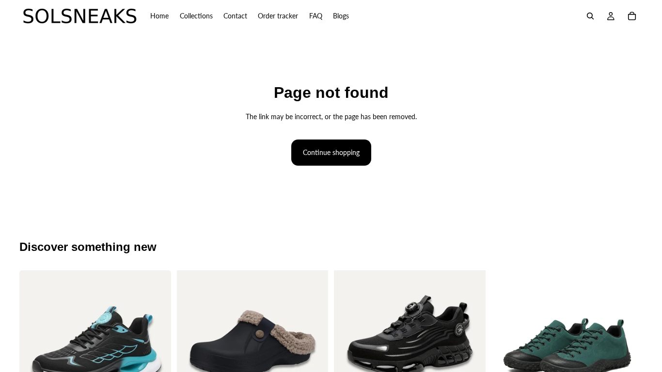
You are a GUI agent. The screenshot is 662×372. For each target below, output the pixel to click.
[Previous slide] (33, 346)
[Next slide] (156, 346)
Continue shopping (331, 152)
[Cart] (632, 16)
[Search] (590, 16)
